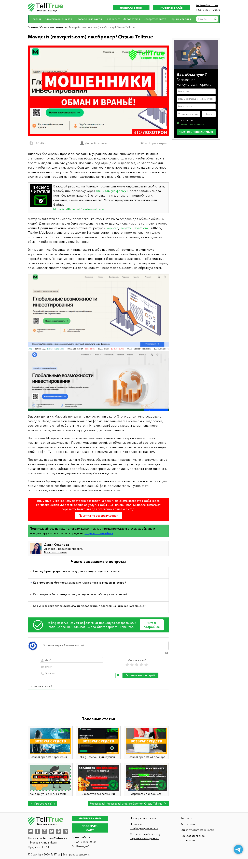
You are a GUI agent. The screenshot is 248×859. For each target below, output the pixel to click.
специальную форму (111, 191)
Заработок (130, 19)
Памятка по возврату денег (98, 515)
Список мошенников (58, 19)
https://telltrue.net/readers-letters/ (78, 209)
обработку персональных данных (192, 124)
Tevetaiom (140, 228)
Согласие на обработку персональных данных (145, 836)
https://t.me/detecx (99, 533)
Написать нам (131, 7)
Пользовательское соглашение (193, 838)
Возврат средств (155, 19)
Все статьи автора (55, 552)
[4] (141, 664)
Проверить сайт (171, 7)
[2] (132, 664)
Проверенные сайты (89, 19)
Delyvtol (126, 228)
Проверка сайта (44, 803)
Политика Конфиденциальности (144, 826)
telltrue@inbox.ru (207, 5)
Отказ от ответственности (197, 830)
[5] (146, 664)
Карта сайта (188, 824)
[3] (136, 664)
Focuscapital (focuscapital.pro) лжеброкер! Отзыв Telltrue (126, 803)
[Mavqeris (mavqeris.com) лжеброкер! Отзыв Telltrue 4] (98, 342)
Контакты (186, 818)
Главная (37, 19)
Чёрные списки (179, 19)
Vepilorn (112, 228)
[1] (127, 664)
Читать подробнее (152, 625)
